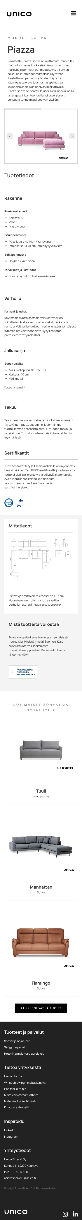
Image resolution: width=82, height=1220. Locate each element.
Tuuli (41, 791)
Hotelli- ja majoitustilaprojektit (24, 1053)
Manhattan (41, 887)
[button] (10, 136)
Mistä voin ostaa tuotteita (21, 1095)
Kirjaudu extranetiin (17, 1107)
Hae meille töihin (15, 1089)
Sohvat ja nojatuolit (17, 1041)
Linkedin (9, 1130)
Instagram (10, 1137)
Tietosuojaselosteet (46, 1188)
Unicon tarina (13, 1076)
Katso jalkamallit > (16, 387)
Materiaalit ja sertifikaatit (20, 1101)
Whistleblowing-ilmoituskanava (24, 1083)
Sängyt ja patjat (14, 1047)
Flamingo (41, 983)
